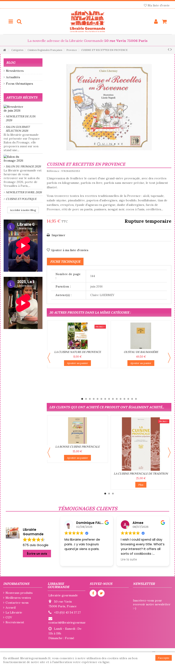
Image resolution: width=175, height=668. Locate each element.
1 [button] (82, 399)
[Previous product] (168, 49)
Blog (10, 62)
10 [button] (117, 399)
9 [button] (113, 399)
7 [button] (105, 399)
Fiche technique (65, 262)
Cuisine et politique (21, 199)
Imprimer (58, 235)
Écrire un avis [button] (37, 554)
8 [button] (109, 399)
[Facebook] (93, 593)
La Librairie (14, 612)
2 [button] (86, 399)
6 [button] (101, 399)
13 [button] (128, 399)
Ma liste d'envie (158, 5)
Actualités (13, 77)
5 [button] (97, 399)
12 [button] (124, 399)
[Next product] (171, 49)
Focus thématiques (19, 84)
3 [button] (90, 399)
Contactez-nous (17, 603)
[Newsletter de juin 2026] (23, 108)
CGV (9, 617)
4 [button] (94, 399)
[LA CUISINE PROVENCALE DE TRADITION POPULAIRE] (141, 444)
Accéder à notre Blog (23, 210)
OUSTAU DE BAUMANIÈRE (141, 352)
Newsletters (15, 71)
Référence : (54, 171)
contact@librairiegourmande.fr (70, 622)
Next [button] (169, 357)
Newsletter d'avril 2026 (24, 192)
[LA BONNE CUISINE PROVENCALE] (77, 430)
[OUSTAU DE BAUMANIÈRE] (141, 336)
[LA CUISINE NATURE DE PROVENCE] (77, 336)
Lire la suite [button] (129, 560)
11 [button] (120, 399)
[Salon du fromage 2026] (23, 158)
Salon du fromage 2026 (23, 166)
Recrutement (15, 622)
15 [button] (136, 399)
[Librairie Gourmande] (87, 21)
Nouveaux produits (19, 593)
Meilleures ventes (18, 598)
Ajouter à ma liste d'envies (69, 250)
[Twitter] (101, 593)
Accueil (11, 607)
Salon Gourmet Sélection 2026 (18, 129)
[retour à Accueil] (4, 50)
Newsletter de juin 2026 (20, 118)
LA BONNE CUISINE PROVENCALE (77, 446)
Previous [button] (49, 357)
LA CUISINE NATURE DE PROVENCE (77, 352)
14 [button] (132, 399)
